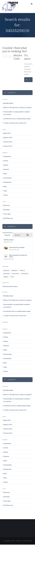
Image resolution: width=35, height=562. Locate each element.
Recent (17, 235)
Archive (5, 161)
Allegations (14, 270)
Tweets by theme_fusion (10, 286)
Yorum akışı (7, 214)
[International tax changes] (6, 248)
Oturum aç (6, 205)
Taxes (5, 191)
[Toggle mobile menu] (32, 4)
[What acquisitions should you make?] (6, 255)
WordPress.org (8, 218)
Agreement (6, 270)
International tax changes (16, 247)
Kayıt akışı (6, 209)
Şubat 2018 (7, 133)
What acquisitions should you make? (18, 256)
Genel (5, 173)
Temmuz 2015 (7, 146)
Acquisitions (7, 156)
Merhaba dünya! (8, 103)
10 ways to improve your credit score (14, 123)
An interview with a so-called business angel (16, 118)
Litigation (5, 276)
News (5, 186)
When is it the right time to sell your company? (17, 107)
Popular (7, 235)
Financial (6, 169)
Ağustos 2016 (7, 137)
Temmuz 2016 (7, 142)
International (7, 182)
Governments (7, 178)
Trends (5, 195)
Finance (5, 165)
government (6, 273)
